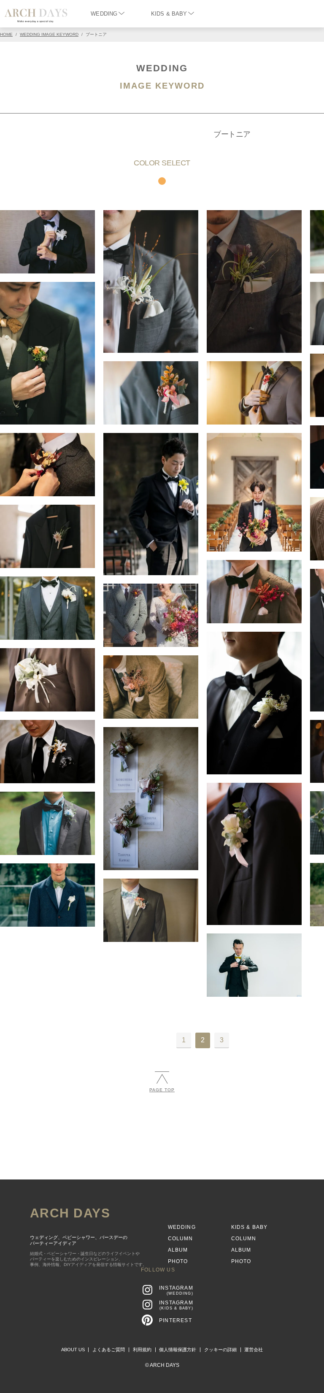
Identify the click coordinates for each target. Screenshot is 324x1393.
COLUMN (180, 1239)
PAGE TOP (162, 1089)
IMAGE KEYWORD (162, 85)
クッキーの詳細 (220, 1349)
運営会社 (253, 1349)
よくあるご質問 (108, 1349)
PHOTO (178, 1261)
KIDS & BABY (169, 14)
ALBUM (178, 1250)
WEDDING (104, 14)
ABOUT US (73, 1349)
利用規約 (142, 1349)
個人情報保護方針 (177, 1349)
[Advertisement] (162, 1161)
